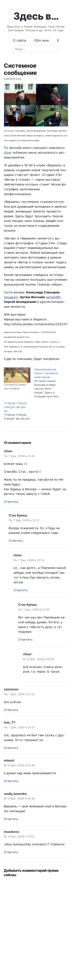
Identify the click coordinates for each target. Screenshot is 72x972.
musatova (11, 832)
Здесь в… (36, 16)
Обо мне (41, 40)
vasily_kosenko (15, 794)
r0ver (8, 152)
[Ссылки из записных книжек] (17, 375)
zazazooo (11, 689)
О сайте (19, 40)
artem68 (53, 297)
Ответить (11, 502)
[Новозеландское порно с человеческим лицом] (49, 382)
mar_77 (9, 722)
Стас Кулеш (18, 515)
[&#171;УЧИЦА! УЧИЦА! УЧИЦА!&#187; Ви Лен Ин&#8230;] (19, 411)
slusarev (11, 297)
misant (9, 760)
